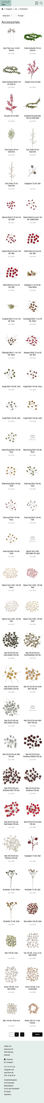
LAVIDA (3, 4)
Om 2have (7, 1092)
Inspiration (7, 1094)
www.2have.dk (8, 1073)
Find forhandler (9, 1083)
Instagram (9, 1062)
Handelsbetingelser (10, 1080)
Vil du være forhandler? (12, 1089)
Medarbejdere (8, 1086)
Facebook (9, 1059)
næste (37, 1034)
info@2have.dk (9, 1070)
